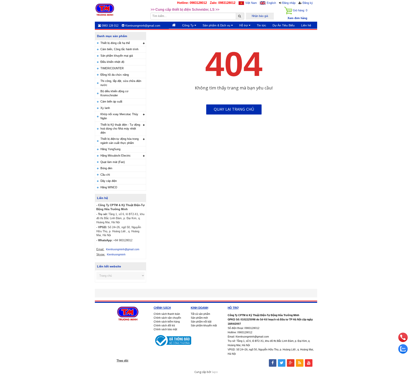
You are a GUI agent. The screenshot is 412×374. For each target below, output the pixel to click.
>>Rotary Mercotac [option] (166, 10)
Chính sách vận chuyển (167, 317)
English (271, 3)
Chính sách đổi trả (164, 325)
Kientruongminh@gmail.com (122, 249)
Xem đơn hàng (297, 18)
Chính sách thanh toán (167, 313)
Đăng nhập (288, 3)
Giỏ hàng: (299, 10)
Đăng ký (308, 3)
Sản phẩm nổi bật (201, 321)
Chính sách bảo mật (165, 329)
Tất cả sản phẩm (200, 313)
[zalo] (403, 352)
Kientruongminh (116, 254)
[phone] (403, 341)
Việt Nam (251, 3)
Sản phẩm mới (199, 317)
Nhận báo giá (260, 16)
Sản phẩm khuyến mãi (204, 325)
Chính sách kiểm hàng (167, 321)
